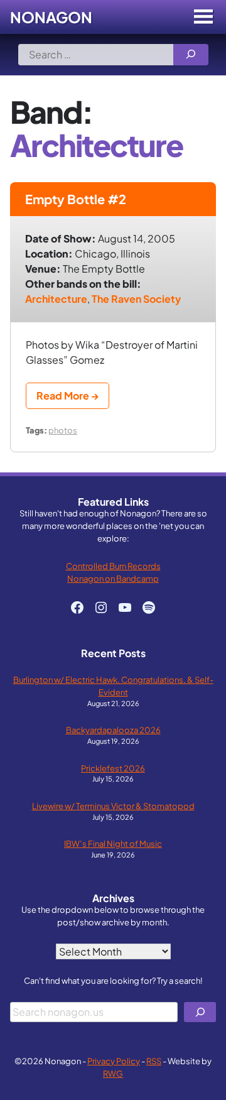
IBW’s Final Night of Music (113, 843)
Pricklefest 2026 (113, 768)
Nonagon (51, 17)
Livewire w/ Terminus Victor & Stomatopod (113, 805)
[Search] (190, 54)
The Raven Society (136, 298)
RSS (153, 1060)
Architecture (56, 298)
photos (62, 430)
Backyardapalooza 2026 (113, 729)
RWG (113, 1073)
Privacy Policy (113, 1060)
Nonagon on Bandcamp (113, 578)
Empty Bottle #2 (75, 199)
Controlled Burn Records (113, 565)
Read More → (67, 395)
